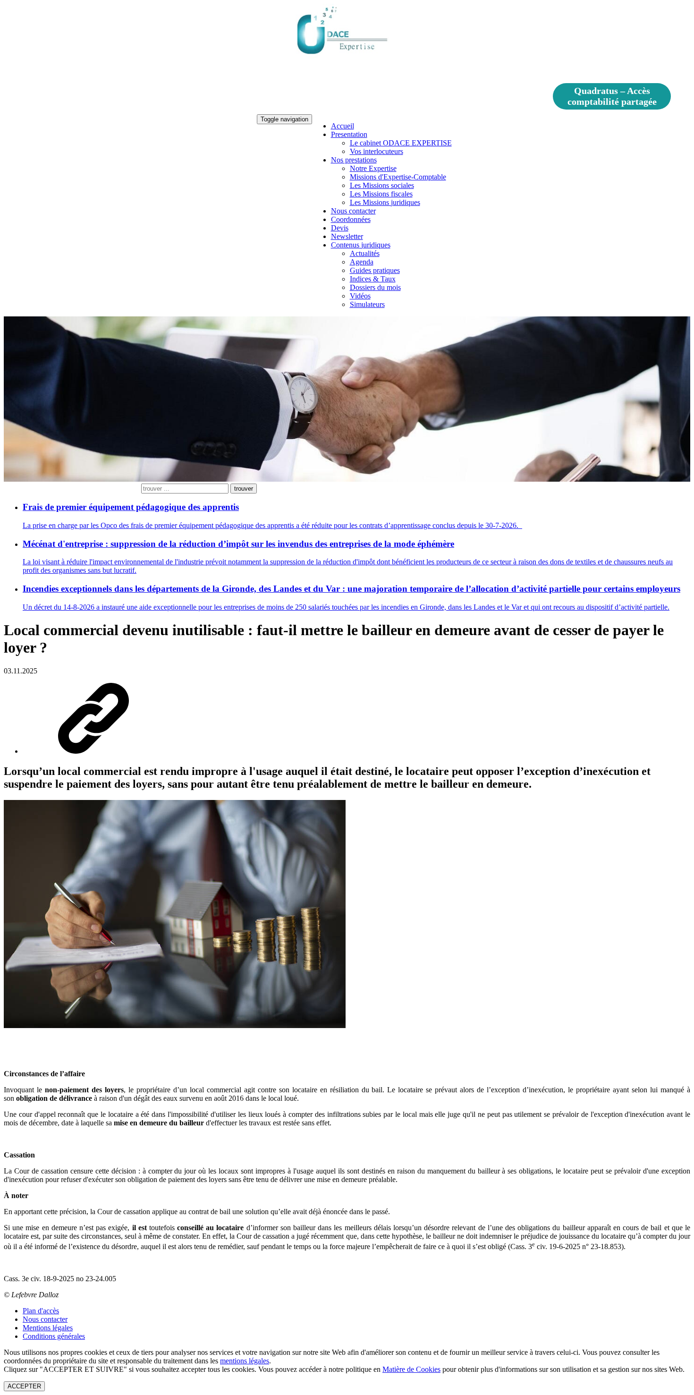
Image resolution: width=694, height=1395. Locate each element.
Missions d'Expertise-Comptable (398, 177)
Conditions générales (54, 1336)
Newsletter (347, 236)
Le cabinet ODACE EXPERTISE (401, 143)
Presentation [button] (349, 134)
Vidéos (360, 296)
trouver (243, 488)
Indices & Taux (373, 279)
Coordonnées (351, 219)
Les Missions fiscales (381, 194)
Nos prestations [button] (354, 160)
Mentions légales (48, 1328)
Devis (339, 228)
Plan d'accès (41, 1311)
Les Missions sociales (382, 185)
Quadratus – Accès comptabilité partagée (612, 96)
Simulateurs (367, 304)
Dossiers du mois (375, 287)
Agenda (361, 262)
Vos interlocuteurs (376, 151)
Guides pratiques (375, 270)
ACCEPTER (24, 1386)
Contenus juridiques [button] (360, 245)
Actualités (365, 253)
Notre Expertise (373, 168)
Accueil (342, 126)
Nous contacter (353, 211)
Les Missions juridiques (385, 202)
